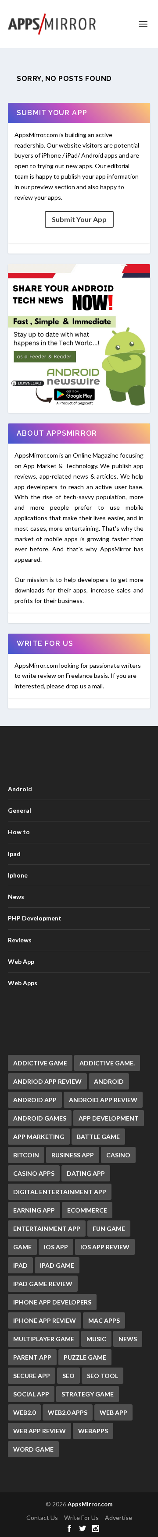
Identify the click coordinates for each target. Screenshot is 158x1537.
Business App (72, 1155)
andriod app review (47, 1081)
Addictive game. (107, 1063)
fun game (109, 1228)
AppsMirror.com (90, 1504)
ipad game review (42, 1283)
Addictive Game (40, 1063)
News (16, 896)
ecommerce (87, 1210)
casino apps (33, 1173)
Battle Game (98, 1136)
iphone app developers (52, 1302)
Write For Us (81, 1517)
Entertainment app (46, 1228)
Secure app (31, 1375)
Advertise (118, 1517)
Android (20, 789)
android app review (103, 1099)
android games (39, 1118)
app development (109, 1118)
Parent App (32, 1357)
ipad (20, 1265)
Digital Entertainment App (59, 1191)
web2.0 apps (67, 1412)
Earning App (34, 1210)
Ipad (14, 853)
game (22, 1247)
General (19, 810)
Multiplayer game (43, 1339)
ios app (56, 1247)
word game (33, 1449)
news (127, 1339)
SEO (68, 1375)
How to (19, 831)
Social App (31, 1394)
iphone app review (44, 1320)
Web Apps (22, 983)
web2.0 (24, 1412)
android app (35, 1099)
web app (113, 1412)
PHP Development (34, 918)
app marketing (39, 1136)
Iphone (18, 875)
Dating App (86, 1173)
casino (118, 1155)
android (109, 1081)
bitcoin (26, 1155)
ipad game (57, 1265)
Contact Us (42, 1517)
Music (96, 1339)
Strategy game (87, 1394)
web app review (39, 1431)
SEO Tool (102, 1375)
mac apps (104, 1320)
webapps (93, 1431)
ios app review (104, 1247)
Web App (21, 961)
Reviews (20, 940)
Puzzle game (85, 1357)
